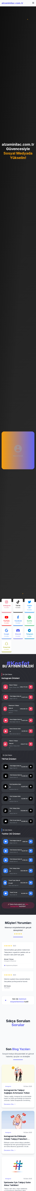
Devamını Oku (9, 1104)
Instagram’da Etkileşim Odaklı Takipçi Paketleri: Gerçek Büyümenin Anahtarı (17, 1139)
